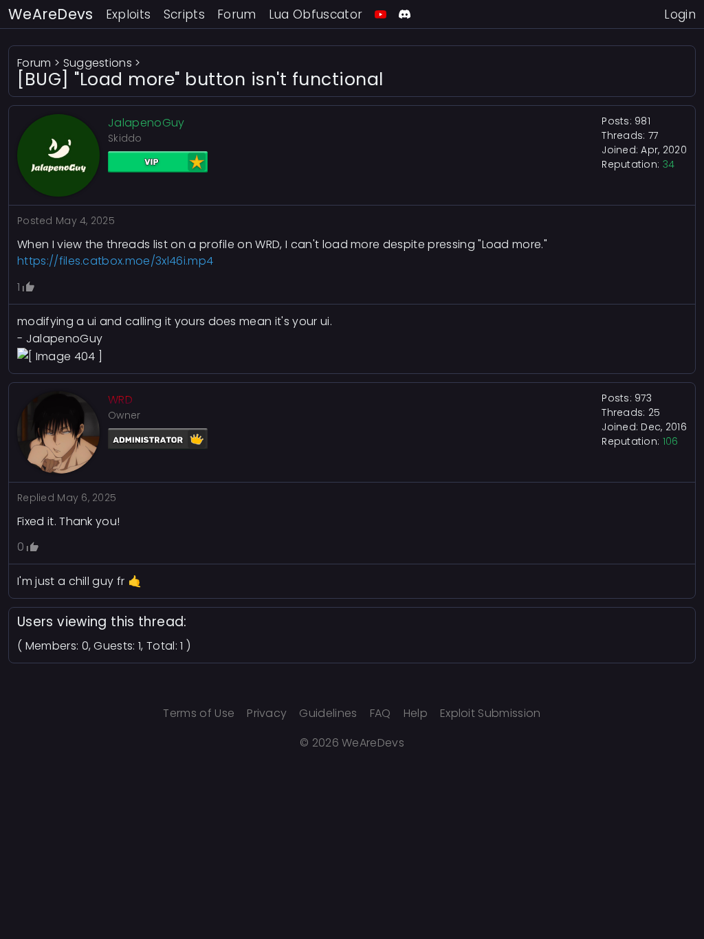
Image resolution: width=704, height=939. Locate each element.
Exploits (128, 14)
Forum (236, 14)
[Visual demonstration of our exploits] (380, 14)
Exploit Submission (490, 713)
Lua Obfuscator (316, 14)
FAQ (380, 713)
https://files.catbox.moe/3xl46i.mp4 (115, 261)
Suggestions (98, 63)
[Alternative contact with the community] (404, 14)
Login (680, 14)
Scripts (184, 14)
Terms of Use (198, 713)
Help (416, 713)
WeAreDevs (51, 14)
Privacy (267, 713)
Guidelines (328, 713)
